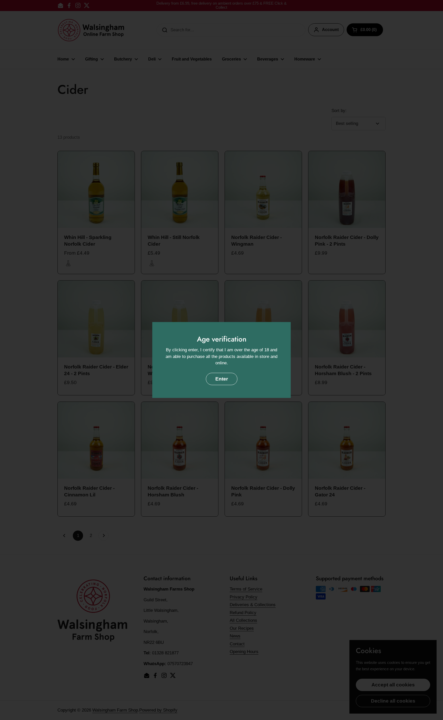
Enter (221, 379)
